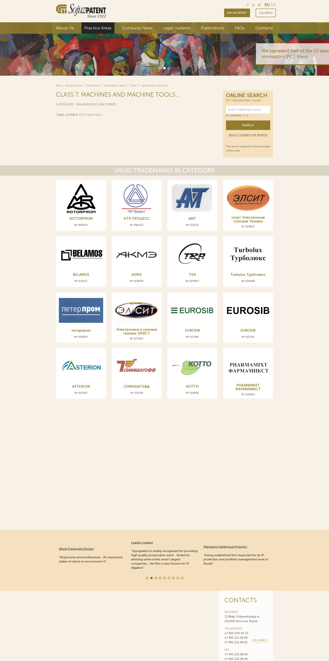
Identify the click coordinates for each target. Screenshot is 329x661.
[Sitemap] (253, 5)
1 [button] (160, 68)
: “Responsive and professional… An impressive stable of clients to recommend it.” (91, 555)
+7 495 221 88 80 (236, 637)
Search (248, 125)
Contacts (264, 27)
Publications (212, 27)
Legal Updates (176, 27)
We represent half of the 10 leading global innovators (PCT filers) (215, 53)
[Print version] (259, 5)
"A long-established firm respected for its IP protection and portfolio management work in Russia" (236, 555)
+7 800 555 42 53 (236, 633)
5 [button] (164, 578)
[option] (164, 49)
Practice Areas (98, 27)
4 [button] (160, 578)
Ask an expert (237, 12)
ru (267, 5)
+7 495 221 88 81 (236, 642)
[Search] (247, 5)
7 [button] (173, 578)
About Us (65, 27)
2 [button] (164, 68)
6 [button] (169, 578)
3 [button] (169, 68)
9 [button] (182, 578)
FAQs (240, 27)
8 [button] (177, 578)
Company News (137, 27)
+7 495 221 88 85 (236, 654)
